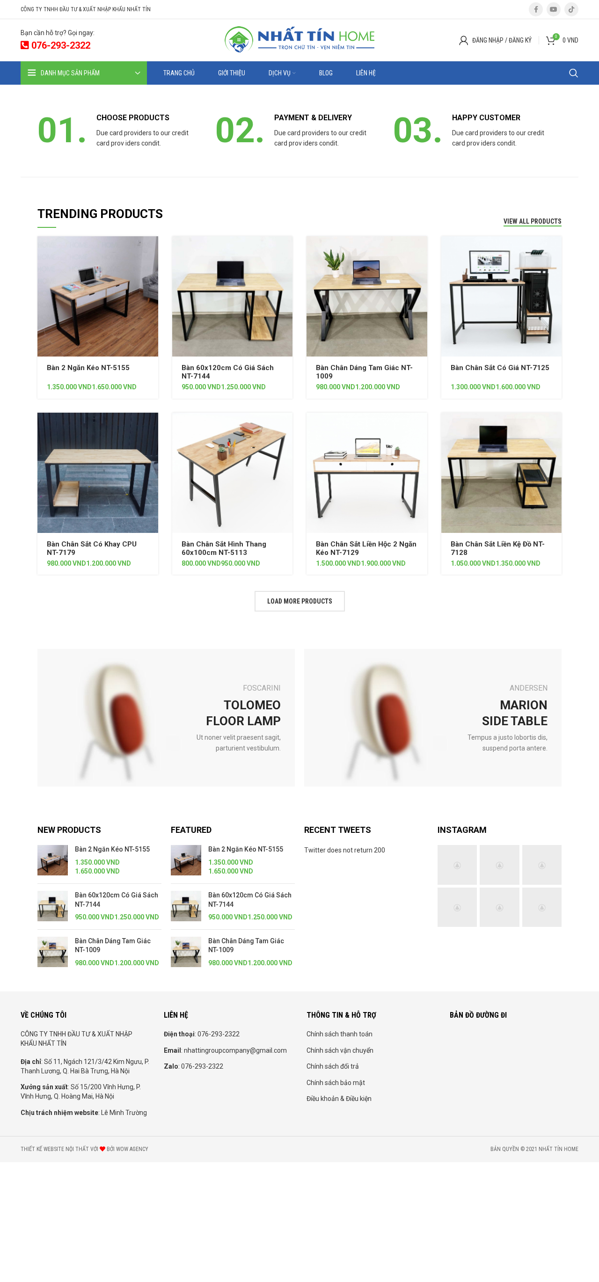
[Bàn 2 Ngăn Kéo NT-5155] (52, 860)
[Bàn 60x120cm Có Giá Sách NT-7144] (52, 906)
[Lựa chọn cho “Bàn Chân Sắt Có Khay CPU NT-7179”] (151, 427)
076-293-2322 (59, 45)
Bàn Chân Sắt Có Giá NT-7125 (500, 368)
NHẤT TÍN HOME (558, 1149)
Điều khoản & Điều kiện (339, 1098)
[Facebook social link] (536, 9)
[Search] (573, 73)
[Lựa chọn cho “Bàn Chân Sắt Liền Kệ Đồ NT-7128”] (554, 427)
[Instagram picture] (457, 864)
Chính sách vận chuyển (340, 1050)
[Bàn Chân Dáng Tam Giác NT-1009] (52, 952)
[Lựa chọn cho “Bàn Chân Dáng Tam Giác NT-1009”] (420, 251)
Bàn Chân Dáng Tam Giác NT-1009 (113, 945)
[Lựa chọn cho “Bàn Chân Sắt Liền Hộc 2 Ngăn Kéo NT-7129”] (420, 427)
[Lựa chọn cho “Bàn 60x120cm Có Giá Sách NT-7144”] (285, 251)
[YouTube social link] (554, 9)
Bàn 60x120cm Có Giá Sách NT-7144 (116, 899)
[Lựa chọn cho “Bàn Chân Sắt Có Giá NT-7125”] (554, 251)
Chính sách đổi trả (333, 1066)
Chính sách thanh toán (340, 1034)
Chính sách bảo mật (336, 1082)
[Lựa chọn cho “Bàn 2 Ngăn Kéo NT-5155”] (151, 251)
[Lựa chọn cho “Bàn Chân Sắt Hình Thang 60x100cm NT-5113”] (285, 427)
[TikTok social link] (571, 9)
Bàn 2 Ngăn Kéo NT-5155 (88, 368)
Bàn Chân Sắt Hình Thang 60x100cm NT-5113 (224, 548)
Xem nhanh (151, 272)
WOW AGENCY (132, 1149)
